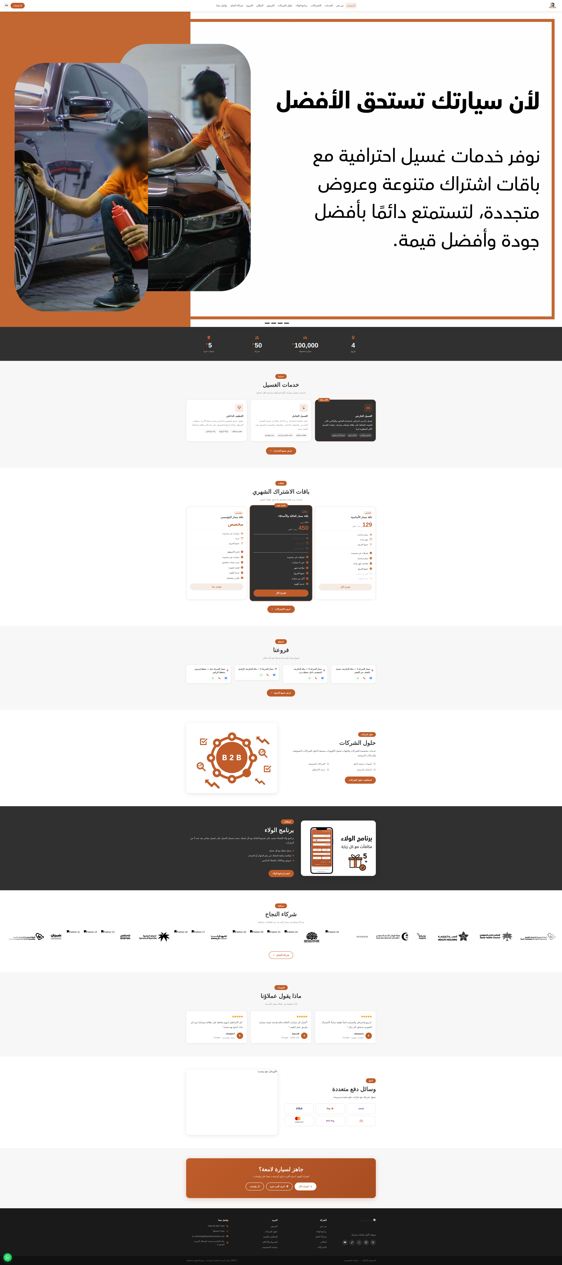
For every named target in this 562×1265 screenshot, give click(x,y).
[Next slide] (555, 169)
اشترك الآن (345, 587)
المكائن (259, 5)
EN (6, 5)
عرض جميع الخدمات (282, 451)
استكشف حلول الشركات (360, 780)
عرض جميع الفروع (282, 693)
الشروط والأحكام (270, 1242)
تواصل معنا (221, 5)
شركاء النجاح (237, 5)
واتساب (253, 1186)
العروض (270, 5)
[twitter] (373, 1242)
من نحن (340, 5)
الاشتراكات (316, 5)
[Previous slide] (7, 169)
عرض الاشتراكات (283, 609)
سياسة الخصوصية (269, 1247)
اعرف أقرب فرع (277, 1186)
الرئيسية (351, 5)
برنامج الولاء (301, 5)
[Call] (364, 678)
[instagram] (366, 1242)
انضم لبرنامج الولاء (281, 873)
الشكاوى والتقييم (270, 1237)
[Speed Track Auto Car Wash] (552, 5)
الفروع (249, 5)
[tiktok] (352, 1242)
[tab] (294, 323)
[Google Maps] (370, 678)
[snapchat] (359, 1242)
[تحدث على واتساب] (8, 1257)
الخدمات (329, 5)
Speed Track (219, 1231)
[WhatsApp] (357, 678)
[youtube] (345, 1242)
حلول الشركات (285, 5)
